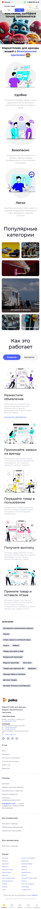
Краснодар (6, 872)
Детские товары (10, 680)
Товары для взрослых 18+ (13, 668)
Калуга (24, 869)
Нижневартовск (8, 878)
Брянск (5, 861)
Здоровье (32, 668)
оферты (35, 895)
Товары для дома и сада (13, 651)
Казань (24, 867)
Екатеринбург (27, 864)
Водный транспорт (11, 663)
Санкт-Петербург (28, 858)
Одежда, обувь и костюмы (14, 674)
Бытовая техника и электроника (16, 686)
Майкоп (5, 875)
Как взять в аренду (10, 846)
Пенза (23, 881)
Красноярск (26, 872)
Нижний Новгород (29, 878)
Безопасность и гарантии (12, 791)
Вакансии (6, 768)
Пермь (4, 884)
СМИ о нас (6, 765)
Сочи (4, 890)
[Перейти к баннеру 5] (22, 42)
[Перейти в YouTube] (17, 738)
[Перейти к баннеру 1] (15, 42)
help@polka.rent (9, 804)
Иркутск (5, 867)
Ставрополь (26, 890)
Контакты (6, 754)
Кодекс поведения (10, 794)
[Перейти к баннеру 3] (18, 42)
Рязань (4, 887)
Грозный (5, 864)
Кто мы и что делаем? (11, 758)
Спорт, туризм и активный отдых (17, 640)
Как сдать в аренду (10, 824)
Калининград (7, 869)
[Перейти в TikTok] (12, 738)
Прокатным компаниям (11, 831)
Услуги (6, 645)
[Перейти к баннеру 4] (20, 42)
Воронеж (25, 861)
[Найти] (30, 7)
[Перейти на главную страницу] (9, 700)
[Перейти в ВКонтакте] (3, 738)
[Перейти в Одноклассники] (8, 738)
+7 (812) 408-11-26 (10, 734)
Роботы (16, 645)
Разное (6, 634)
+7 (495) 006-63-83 (10, 727)
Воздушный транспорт (12, 657)
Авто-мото (27, 663)
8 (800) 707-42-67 (10, 721)
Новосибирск (7, 881)
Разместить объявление (15, 417)
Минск (24, 875)
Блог (4, 751)
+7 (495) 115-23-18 (9, 729)
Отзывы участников (10, 761)
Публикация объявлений (12, 827)
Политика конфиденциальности (11, 799)
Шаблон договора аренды (13, 787)
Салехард (25, 887)
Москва (5, 858)
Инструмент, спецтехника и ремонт (18, 628)
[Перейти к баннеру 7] (25, 42)
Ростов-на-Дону (27, 884)
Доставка (6, 784)
